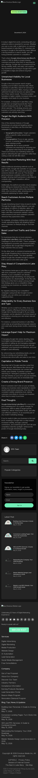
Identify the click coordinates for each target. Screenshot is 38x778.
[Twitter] (10, 619)
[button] (34, 3)
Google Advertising (19, 12)
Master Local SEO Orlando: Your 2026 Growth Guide (23, 586)
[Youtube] (14, 619)
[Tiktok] (25, 619)
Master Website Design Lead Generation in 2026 (22, 573)
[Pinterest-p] (21, 619)
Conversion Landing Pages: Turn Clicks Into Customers (23, 535)
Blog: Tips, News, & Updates (13, 702)
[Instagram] (6, 619)
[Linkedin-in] (17, 619)
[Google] (32, 619)
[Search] (33, 461)
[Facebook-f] (3, 619)
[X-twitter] (29, 619)
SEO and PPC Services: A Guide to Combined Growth (23, 547)
